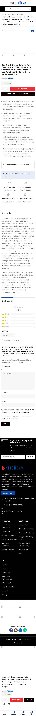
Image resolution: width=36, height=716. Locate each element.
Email (4, 401)
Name (4, 393)
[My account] (34, 9)
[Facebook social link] (11, 630)
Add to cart (22, 89)
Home (3, 14)
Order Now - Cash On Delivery (18, 94)
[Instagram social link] (16, 630)
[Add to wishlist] (9, 704)
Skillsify (27, 639)
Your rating (5, 366)
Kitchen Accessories (15, 14)
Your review (6, 370)
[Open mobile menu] (2, 9)
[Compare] (3, 704)
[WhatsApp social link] (25, 630)
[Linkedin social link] (20, 630)
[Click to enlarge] (5, 50)
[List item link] (18, 505)
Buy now (29, 699)
